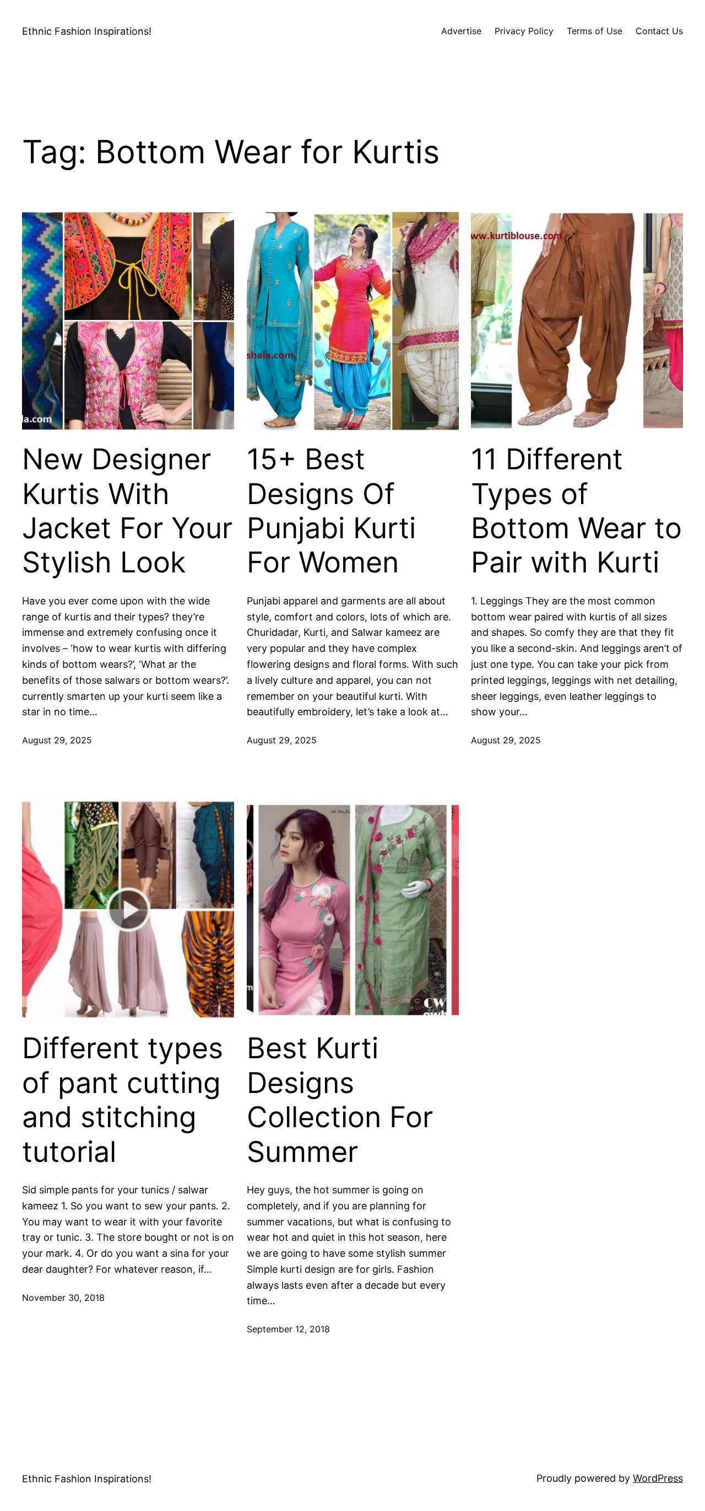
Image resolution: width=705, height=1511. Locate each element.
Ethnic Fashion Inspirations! (86, 31)
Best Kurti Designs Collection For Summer (340, 1100)
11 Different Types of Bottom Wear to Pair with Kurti (576, 511)
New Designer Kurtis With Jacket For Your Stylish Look (127, 511)
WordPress (658, 1478)
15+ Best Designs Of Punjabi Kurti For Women (331, 511)
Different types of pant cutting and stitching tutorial (122, 1100)
